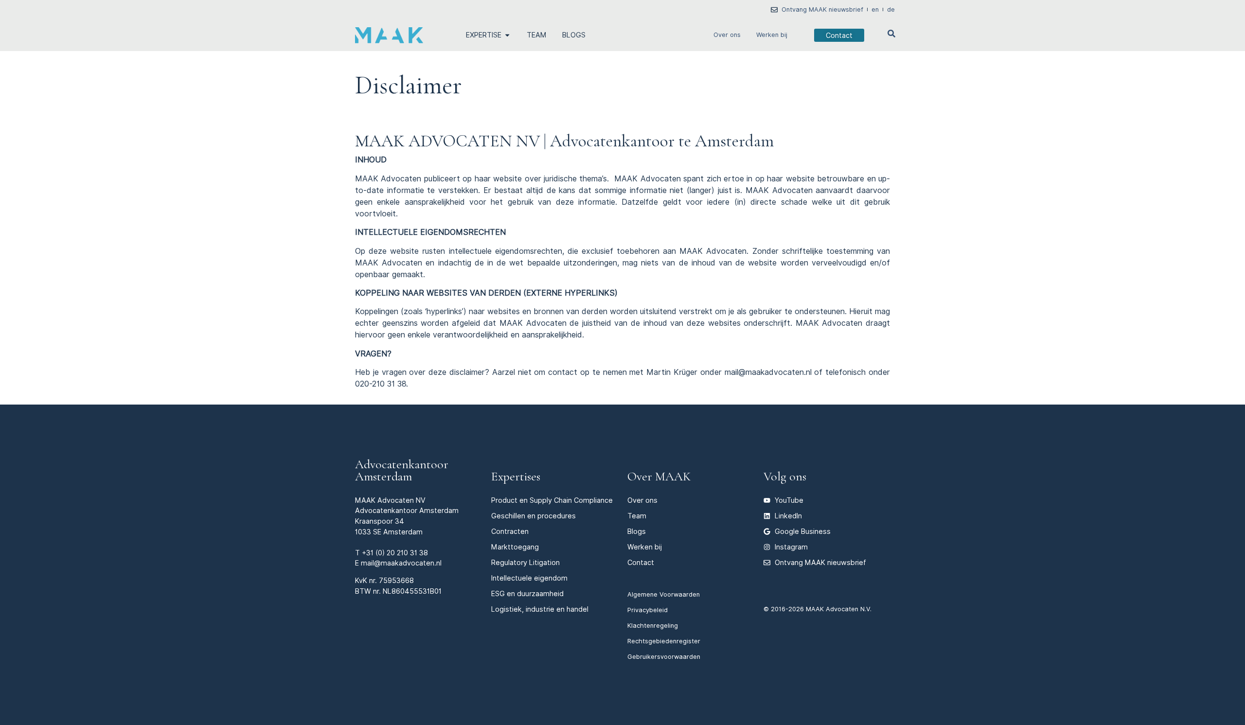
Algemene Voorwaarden (663, 594)
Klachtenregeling (652, 625)
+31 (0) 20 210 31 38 (395, 552)
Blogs (636, 531)
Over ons (727, 34)
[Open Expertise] (507, 35)
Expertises (515, 476)
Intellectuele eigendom (529, 578)
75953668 (396, 580)
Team (636, 516)
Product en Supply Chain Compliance (552, 500)
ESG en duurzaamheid (527, 593)
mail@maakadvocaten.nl (401, 563)
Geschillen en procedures (533, 516)
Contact (640, 562)
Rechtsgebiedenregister (663, 641)
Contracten (510, 531)
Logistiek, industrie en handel (539, 609)
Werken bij (771, 34)
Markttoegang (515, 547)
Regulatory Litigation (525, 562)
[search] (891, 33)
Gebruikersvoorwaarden (663, 656)
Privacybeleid (647, 610)
